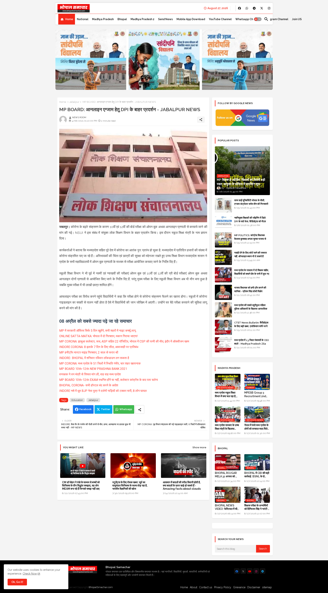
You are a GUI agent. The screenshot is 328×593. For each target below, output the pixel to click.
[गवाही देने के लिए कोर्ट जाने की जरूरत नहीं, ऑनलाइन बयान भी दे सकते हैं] (223, 257)
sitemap (267, 587)
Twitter (105, 409)
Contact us (205, 587)
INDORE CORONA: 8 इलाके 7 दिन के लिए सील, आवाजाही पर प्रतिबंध (98, 347)
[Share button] (139, 409)
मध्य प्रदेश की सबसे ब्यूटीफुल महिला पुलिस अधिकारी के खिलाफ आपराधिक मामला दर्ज (250, 308)
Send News (165, 19)
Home (69, 19)
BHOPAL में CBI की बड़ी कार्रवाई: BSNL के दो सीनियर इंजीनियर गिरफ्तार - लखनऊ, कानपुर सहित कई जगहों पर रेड (256, 474)
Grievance (239, 587)
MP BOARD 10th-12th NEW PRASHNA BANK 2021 (93, 369)
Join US (297, 19)
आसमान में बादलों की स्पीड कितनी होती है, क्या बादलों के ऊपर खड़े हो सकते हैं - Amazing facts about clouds (182, 485)
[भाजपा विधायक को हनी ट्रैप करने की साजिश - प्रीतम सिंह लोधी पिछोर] (223, 292)
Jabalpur (74, 101)
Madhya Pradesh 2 (142, 19)
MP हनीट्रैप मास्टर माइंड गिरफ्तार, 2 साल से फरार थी (88, 352)
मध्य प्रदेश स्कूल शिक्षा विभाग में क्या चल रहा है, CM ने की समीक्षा (225, 394)
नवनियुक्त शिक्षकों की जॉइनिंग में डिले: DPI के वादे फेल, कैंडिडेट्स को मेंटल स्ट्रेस (250, 221)
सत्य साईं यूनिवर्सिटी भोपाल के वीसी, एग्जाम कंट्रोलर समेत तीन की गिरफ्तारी (251, 202)
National (82, 19)
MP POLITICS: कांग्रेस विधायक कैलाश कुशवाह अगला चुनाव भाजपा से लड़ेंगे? (250, 239)
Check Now (30, 573)
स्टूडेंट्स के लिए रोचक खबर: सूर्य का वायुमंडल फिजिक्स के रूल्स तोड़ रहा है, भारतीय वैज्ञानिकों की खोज (129, 485)
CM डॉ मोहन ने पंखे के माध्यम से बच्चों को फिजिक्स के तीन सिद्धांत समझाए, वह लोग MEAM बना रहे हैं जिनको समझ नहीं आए (81, 485)
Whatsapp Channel (247, 19)
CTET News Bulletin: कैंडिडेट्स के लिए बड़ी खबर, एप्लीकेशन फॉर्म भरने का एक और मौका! (251, 326)
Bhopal (122, 19)
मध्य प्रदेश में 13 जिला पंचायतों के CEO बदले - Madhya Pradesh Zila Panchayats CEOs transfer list (251, 345)
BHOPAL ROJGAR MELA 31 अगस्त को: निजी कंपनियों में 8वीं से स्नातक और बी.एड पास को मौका (227, 474)
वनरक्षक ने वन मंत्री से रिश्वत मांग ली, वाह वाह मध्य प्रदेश (90, 374)
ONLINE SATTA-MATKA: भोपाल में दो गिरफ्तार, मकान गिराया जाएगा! (98, 336)
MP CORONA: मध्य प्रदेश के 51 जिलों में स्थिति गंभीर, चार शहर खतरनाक (100, 363)
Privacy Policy (222, 587)
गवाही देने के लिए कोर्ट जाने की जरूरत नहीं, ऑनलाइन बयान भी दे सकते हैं (250, 254)
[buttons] (239, 8)
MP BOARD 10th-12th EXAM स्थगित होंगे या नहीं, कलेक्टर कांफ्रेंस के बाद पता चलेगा (108, 380)
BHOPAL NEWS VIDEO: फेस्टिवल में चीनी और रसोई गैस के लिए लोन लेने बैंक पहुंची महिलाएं (227, 507)
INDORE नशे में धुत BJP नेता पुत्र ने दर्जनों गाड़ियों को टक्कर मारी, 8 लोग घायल (103, 391)
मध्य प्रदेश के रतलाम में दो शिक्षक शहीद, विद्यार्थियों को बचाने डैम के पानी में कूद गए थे (251, 273)
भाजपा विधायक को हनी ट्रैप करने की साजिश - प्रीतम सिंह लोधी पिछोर (250, 289)
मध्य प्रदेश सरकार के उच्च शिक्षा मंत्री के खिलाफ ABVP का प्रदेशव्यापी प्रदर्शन (227, 427)
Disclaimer (253, 587)
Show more (199, 447)
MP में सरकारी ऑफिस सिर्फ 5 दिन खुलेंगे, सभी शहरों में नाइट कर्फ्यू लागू (97, 330)
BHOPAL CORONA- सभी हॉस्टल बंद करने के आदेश (88, 385)
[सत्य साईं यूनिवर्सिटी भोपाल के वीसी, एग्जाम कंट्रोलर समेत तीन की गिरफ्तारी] (223, 205)
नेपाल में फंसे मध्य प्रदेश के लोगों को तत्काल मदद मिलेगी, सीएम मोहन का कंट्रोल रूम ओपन (257, 427)
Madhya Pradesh (103, 19)
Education (77, 400)
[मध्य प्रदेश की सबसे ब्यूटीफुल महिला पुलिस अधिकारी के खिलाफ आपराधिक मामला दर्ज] (223, 309)
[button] (258, 19)
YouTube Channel (220, 19)
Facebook (85, 409)
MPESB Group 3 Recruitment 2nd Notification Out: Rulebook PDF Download (255, 394)
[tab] (66, 19)
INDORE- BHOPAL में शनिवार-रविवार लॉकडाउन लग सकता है (94, 358)
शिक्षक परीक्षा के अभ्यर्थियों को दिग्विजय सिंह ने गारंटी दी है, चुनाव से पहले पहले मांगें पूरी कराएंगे (257, 507)
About (193, 587)
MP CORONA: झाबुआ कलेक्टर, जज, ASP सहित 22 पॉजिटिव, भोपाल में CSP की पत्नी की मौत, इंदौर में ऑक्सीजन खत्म (124, 341)
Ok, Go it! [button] (17, 582)
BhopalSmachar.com (101, 587)
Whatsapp (125, 409)
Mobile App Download (191, 19)
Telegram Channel (276, 19)
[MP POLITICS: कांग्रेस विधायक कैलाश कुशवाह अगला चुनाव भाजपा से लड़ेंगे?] (223, 239)
